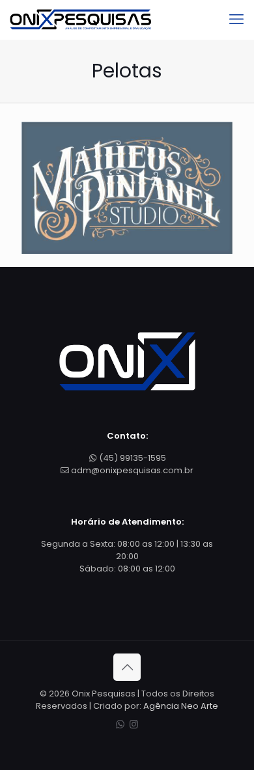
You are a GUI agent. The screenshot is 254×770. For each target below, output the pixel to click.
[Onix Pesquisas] (80, 19)
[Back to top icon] (127, 667)
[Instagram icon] (134, 724)
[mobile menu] (236, 19)
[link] (127, 188)
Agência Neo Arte (180, 706)
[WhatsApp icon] (120, 724)
